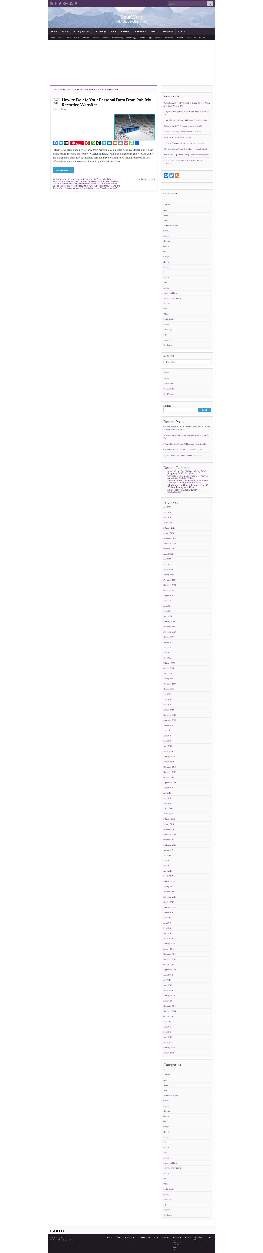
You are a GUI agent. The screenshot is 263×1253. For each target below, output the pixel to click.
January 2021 (168, 678)
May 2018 (167, 803)
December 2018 (169, 767)
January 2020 (168, 709)
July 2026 (167, 507)
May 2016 (167, 928)
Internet (125, 31)
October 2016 (168, 902)
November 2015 (169, 959)
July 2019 (167, 730)
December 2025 (169, 538)
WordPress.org (169, 394)
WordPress (176, 1242)
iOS (164, 272)
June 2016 (167, 922)
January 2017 (168, 886)
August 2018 (168, 787)
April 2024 (167, 616)
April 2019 (167, 746)
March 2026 (168, 522)
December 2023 (169, 626)
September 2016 (169, 907)
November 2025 (169, 543)
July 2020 (167, 694)
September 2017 (169, 845)
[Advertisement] (131, 61)
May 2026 (167, 517)
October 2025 (168, 548)
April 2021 (167, 673)
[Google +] (65, 3)
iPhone (202, 37)
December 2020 (169, 683)
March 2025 (168, 569)
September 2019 (169, 720)
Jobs (165, 282)
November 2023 (169, 631)
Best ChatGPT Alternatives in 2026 (177, 137)
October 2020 (168, 689)
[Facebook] (56, 3)
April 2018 (167, 808)
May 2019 (167, 741)
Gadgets (167, 31)
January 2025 (168, 574)
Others (165, 313)
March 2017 (168, 876)
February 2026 (169, 528)
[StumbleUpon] (71, 3)
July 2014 (167, 1021)
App (165, 210)
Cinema (166, 230)
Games (166, 246)
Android (179, 37)
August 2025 (168, 554)
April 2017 (167, 871)
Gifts (165, 251)
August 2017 (168, 850)
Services (95, 37)
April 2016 (167, 933)
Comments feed (169, 388)
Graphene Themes (69, 1240)
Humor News (174, 489)
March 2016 (168, 938)
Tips (165, 334)
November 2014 (169, 1011)
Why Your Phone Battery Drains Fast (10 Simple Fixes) (185, 149)
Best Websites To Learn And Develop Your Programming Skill (187, 481)
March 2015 (168, 990)
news (165, 308)
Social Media (190, 37)
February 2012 (169, 1047)
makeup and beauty (170, 293)
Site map (127, 1240)
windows (166, 339)
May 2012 (167, 1032)
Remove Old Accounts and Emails (80, 186)
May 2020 (167, 704)
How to (154, 31)
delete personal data (65, 179)
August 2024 (168, 595)
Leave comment (148, 179)
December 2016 (169, 891)
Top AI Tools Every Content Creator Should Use (182, 131)
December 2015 (169, 954)
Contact (182, 31)
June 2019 (167, 735)
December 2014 (169, 1006)
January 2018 (168, 824)
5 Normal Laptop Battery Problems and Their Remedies (185, 120)
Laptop (166, 288)
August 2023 (168, 642)
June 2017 (167, 860)
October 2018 (168, 777)
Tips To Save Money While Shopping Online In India (187, 472)
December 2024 (169, 579)
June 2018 (167, 798)
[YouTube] (76, 3)
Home (54, 31)
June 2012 (167, 1026)
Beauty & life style (170, 225)
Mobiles (166, 303)
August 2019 (168, 725)
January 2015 (168, 1000)
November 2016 (169, 897)
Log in (166, 378)
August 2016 (168, 912)
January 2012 (168, 1052)
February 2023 (169, 663)
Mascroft (171, 471)
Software (139, 31)
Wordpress (167, 345)
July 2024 (167, 600)
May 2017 (167, 865)
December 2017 (169, 829)
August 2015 (168, 974)
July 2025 (167, 559)
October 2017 (168, 839)
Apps (113, 31)
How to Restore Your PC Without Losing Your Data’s (187, 486)
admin (57, 109)
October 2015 (168, 964)
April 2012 (167, 1037)
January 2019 (168, 761)
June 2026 (167, 512)
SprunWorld (132, 17)
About (65, 31)
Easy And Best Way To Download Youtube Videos (187, 476)
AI (164, 199)
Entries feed (168, 383)
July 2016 (167, 917)
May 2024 (167, 611)
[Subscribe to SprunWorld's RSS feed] (51, 3)
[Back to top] (256, 1246)
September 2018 (169, 782)
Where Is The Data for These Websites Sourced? (95, 188)
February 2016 (169, 943)
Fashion (166, 236)
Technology (100, 31)
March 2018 (168, 813)
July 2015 (167, 980)
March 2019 (168, 751)
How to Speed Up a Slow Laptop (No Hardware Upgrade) (186, 154)
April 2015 (167, 985)
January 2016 (168, 948)
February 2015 (169, 995)
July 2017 (167, 855)
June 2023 (167, 652)
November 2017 (169, 834)
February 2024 (169, 621)
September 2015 (169, 969)
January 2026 (168, 533)
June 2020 (167, 699)
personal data (84, 183)
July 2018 (167, 793)
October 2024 (168, 590)
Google (166, 256)
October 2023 (168, 637)
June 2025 (167, 564)
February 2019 (169, 756)
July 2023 (167, 647)
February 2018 (169, 819)
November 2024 (169, 585)
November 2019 (169, 715)
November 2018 (169, 772)
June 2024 (167, 605)
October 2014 (168, 1016)
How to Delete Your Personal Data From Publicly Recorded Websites (106, 102)
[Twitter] (60, 3)
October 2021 (168, 668)
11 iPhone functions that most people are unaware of (183, 143)
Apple (165, 215)
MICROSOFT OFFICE (172, 298)
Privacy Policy (80, 31)
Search (167, 405)
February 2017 (169, 881)
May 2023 (167, 657)
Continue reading (63, 170)
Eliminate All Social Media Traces (88, 179)
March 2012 (168, 1042)
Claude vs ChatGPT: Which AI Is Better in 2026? (182, 126)
